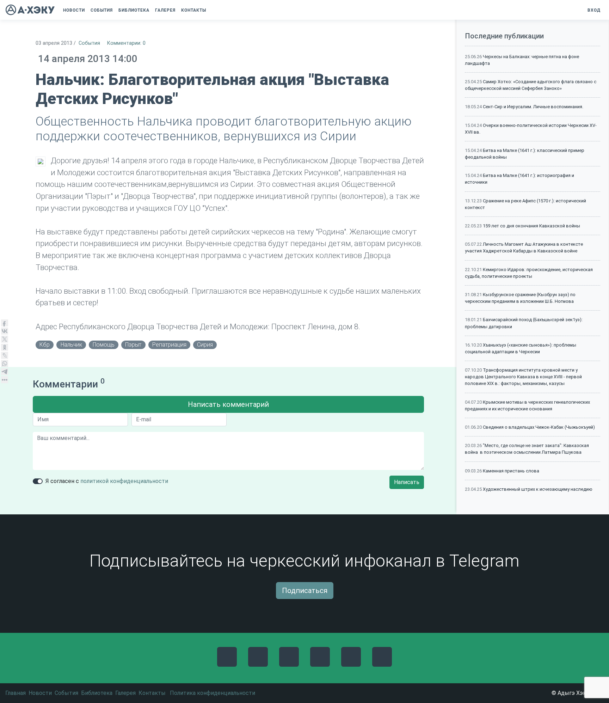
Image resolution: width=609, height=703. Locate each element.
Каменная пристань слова (511, 470)
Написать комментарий (228, 404)
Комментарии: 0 (126, 43)
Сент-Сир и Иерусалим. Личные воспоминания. (533, 106)
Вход (594, 10)
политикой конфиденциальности (124, 481)
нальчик (71, 344)
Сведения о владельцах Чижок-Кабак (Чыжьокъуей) (539, 427)
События (89, 43)
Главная (15, 693)
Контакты (152, 693)
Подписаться (304, 590)
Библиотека (96, 693)
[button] (212, 10)
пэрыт (133, 344)
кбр (44, 344)
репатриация (169, 344)
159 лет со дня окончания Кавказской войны (531, 225)
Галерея (125, 693)
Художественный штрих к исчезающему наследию (537, 489)
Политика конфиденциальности (212, 693)
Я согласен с (106, 481)
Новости (40, 693)
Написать (406, 482)
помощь (104, 344)
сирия (205, 344)
